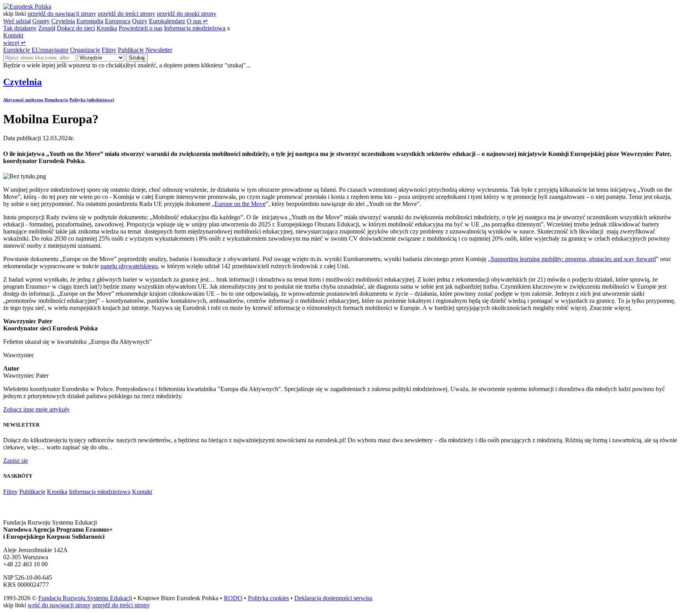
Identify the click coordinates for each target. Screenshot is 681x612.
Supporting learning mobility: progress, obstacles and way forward (573, 259)
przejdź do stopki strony (186, 13)
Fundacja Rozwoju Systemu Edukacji (85, 598)
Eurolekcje (16, 49)
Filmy (109, 49)
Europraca (117, 21)
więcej (14, 42)
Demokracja (56, 99)
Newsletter (158, 49)
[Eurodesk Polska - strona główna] (27, 6)
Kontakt (13, 35)
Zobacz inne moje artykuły (36, 409)
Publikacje (131, 49)
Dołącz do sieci (76, 28)
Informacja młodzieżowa (194, 28)
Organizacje (85, 49)
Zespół (46, 28)
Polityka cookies (268, 598)
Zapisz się (15, 460)
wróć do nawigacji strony (59, 605)
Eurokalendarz (167, 21)
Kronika (107, 28)
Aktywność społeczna (23, 99)
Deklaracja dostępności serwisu (333, 598)
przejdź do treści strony (126, 13)
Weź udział (17, 21)
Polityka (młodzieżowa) (91, 99)
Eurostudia (89, 21)
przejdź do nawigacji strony (62, 13)
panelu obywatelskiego (129, 266)
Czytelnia (63, 21)
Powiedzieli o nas (140, 28)
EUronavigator (50, 49)
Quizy (139, 21)
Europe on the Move (240, 203)
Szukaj (137, 58)
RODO (233, 598)
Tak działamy (20, 28)
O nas (197, 21)
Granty (41, 21)
